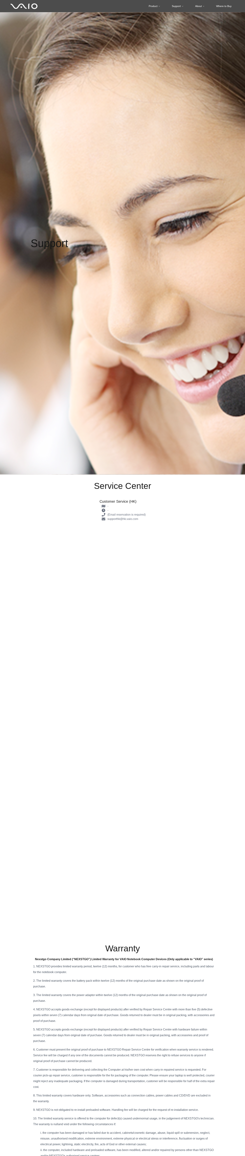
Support (176, 6)
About (198, 6)
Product (153, 6)
